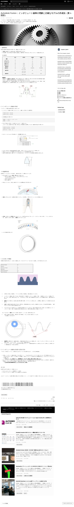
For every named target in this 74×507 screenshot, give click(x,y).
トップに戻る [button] (5, 503)
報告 (54, 397)
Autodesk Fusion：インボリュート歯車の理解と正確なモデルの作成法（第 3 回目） (18, 385)
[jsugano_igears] (59, 49)
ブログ (14, 6)
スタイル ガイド (62, 96)
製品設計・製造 (6, 8)
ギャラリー (26, 6)
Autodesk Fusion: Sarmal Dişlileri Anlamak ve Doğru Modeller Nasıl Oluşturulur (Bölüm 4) (65, 63)
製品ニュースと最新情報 (28, 427)
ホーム (2, 8)
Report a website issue (67, 503)
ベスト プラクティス (62, 95)
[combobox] (19, 1)
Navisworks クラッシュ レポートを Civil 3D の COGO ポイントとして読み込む (34, 466)
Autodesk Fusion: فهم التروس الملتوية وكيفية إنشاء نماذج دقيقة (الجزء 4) (64, 76)
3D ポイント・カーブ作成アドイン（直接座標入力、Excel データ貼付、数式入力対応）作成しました (23, 358)
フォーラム (9, 6)
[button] (72, 13)
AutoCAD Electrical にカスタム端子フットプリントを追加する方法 (31, 481)
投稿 (59, 93)
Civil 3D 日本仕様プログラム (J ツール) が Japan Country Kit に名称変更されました (34, 418)
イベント (17, 6)
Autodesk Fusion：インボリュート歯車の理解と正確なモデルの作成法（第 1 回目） (18, 383)
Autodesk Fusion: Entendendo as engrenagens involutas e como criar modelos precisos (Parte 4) (65, 57)
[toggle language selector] (65, 1)
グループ (21, 6)
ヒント (25, 493)
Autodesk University (32, 6)
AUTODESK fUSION (42, 401)
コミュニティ (3, 6)
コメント (4, 411)
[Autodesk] (4, 1)
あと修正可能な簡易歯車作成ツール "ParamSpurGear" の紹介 (16, 362)
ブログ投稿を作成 (62, 90)
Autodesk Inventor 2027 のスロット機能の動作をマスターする (30, 432)
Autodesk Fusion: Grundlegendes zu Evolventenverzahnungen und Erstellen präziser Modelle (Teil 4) (65, 81)
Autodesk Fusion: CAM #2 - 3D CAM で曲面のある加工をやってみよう (32, 450)
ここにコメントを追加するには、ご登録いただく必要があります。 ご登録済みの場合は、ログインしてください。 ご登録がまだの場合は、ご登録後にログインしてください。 (27, 408)
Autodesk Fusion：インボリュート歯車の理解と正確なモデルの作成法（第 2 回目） (18, 384)
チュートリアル (4, 394)
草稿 (59, 92)
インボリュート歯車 (51, 401)
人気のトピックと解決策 (28, 475)
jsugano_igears (64, 49)
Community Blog (12, 8)
